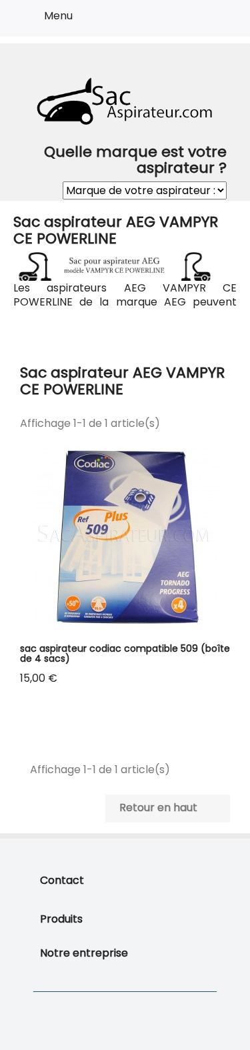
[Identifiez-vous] (191, 20)
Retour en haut (167, 808)
